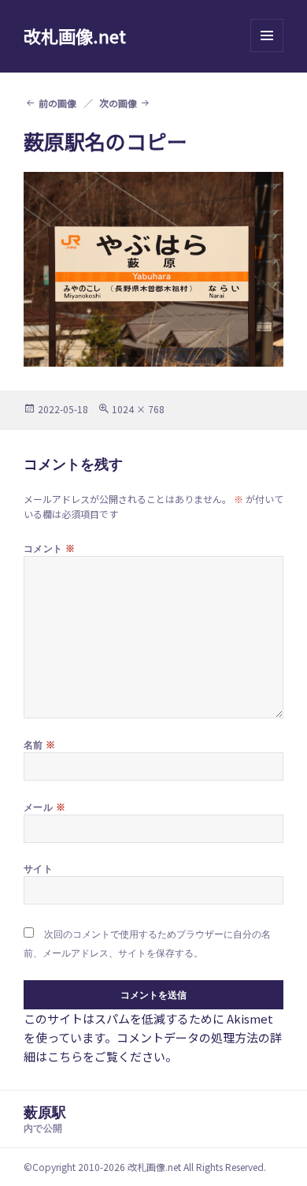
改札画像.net (75, 35)
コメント (50, 548)
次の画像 (118, 103)
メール (44, 807)
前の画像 (57, 103)
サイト (38, 868)
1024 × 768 (138, 409)
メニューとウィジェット (267, 51)
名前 (40, 744)
